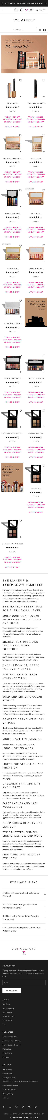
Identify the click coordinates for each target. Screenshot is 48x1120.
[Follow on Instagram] (16, 1106)
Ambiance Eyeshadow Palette (12, 268)
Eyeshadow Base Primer (36, 103)
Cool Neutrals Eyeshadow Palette (12, 323)
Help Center (7, 1069)
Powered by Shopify (35, 1114)
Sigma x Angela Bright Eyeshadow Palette (36, 378)
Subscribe (11, 990)
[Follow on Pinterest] (23, 1106)
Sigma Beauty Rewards (11, 1045)
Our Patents (7, 1012)
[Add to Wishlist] (20, 80)
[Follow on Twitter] (10, 1106)
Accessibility (7, 1073)
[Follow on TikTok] (35, 1106)
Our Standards (8, 1008)
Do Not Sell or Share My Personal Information (20, 1081)
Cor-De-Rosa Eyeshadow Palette (35, 268)
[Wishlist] (41, 10)
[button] (24, 1117)
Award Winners (8, 1016)
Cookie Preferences (10, 1086)
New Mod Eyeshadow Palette (35, 213)
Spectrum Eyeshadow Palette (35, 158)
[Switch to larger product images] (40, 30)
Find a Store (7, 1053)
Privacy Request (8, 1077)
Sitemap (5, 1098)
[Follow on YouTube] (29, 1106)
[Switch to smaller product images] (44, 30)
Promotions (7, 1049)
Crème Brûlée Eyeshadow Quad (36, 434)
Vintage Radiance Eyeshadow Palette (12, 158)
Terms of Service (9, 1090)
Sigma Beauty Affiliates (11, 1041)
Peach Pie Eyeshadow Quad (36, 489)
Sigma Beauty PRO (9, 1037)
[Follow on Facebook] (3, 1106)
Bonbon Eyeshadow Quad (12, 544)
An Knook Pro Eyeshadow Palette (12, 213)
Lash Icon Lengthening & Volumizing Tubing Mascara (12, 103)
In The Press (7, 1020)
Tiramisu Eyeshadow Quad (12, 434)
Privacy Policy (7, 1094)
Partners (5, 1057)
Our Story (6, 1004)
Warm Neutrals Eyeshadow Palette (12, 378)
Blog (4, 1024)
